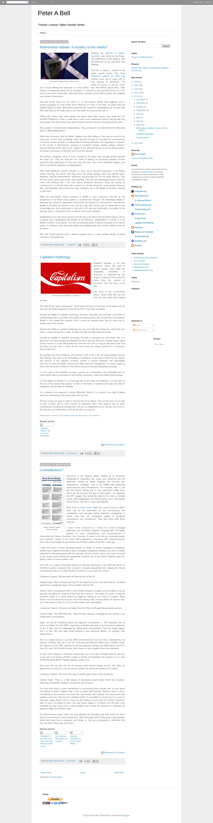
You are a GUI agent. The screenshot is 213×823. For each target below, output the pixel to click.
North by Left (140, 241)
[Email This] (84, 244)
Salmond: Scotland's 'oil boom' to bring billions (75, 739)
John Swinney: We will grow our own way (61, 738)
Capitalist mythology (55, 257)
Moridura (139, 227)
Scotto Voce (140, 214)
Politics (43, 33)
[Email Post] (79, 245)
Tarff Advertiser (142, 196)
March (139, 125)
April (138, 121)
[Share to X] (90, 244)
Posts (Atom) (56, 777)
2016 (136, 85)
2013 (136, 96)
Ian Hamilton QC (142, 236)
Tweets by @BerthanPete (142, 57)
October (140, 107)
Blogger (126, 815)
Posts (137, 325)
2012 (136, 143)
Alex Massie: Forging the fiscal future (74, 415)
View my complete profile (142, 158)
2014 (136, 93)
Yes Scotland (139, 261)
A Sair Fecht (140, 218)
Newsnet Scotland (141, 264)
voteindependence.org (143, 270)
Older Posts (119, 773)
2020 (136, 82)
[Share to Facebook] (93, 244)
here (120, 355)
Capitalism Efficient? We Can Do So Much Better (45, 432)
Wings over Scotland (144, 232)
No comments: (72, 453)
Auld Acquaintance (143, 205)
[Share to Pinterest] (96, 244)
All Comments (141, 330)
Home (82, 773)
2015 (136, 89)
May (138, 118)
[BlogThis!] (87, 244)
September (141, 110)
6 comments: (71, 761)
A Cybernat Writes (143, 200)
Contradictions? (51, 470)
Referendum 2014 (141, 267)
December (141, 99)
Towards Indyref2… (143, 209)
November (141, 103)
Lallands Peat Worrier (144, 223)
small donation (147, 172)
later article (87, 507)
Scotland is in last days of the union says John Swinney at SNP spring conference (46, 741)
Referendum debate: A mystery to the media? (74, 47)
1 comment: (71, 245)
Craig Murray (140, 191)
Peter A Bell (54, 13)
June (138, 114)
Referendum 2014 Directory (145, 258)
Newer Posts (46, 773)
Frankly (138, 245)
